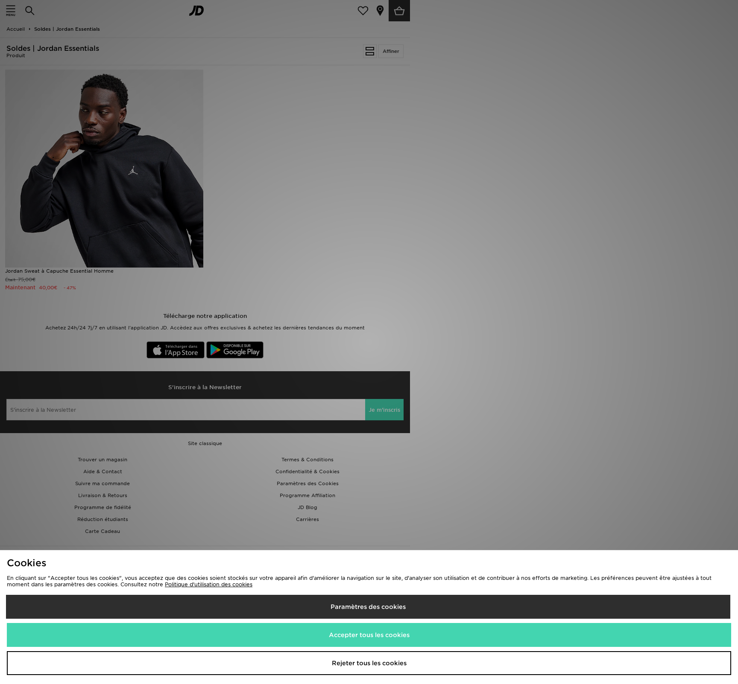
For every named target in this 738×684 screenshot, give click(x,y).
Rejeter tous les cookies (369, 663)
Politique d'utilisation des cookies (208, 584)
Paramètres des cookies (368, 606)
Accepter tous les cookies (369, 635)
